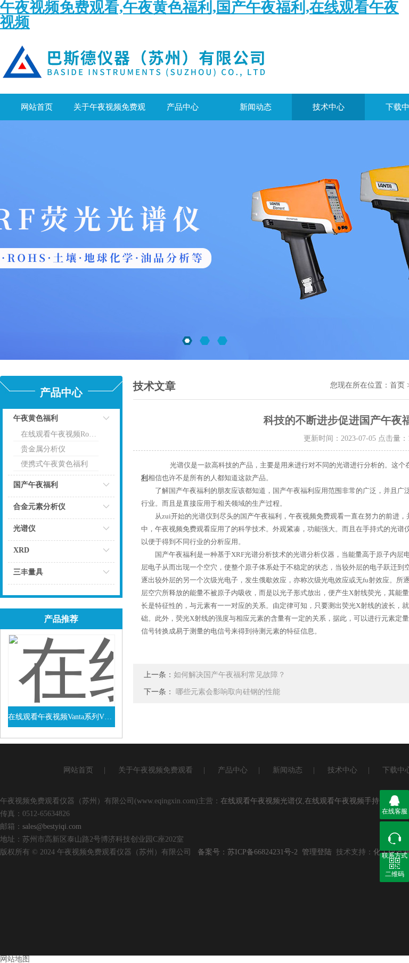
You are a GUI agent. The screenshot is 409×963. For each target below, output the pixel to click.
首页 (397, 385)
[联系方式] (394, 836)
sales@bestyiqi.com (51, 826)
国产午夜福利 (35, 485)
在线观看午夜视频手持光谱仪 (353, 801)
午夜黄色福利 (35, 418)
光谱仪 (24, 528)
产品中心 (183, 107)
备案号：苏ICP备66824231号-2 (248, 852)
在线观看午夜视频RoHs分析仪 (60, 434)
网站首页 (37, 107)
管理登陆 (317, 852)
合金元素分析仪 (39, 507)
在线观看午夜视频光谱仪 (261, 801)
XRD (21, 550)
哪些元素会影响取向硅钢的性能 (228, 692)
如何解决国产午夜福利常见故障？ (229, 675)
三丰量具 (28, 572)
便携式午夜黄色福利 (54, 464)
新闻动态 (256, 107)
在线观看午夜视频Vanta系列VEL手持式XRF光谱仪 (61, 717)
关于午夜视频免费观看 (109, 111)
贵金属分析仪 (43, 449)
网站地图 (15, 959)
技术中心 (329, 107)
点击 (93, 420)
